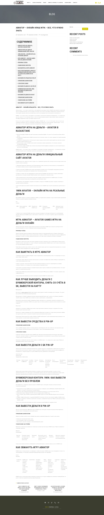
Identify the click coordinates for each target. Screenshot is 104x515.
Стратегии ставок (23, 83)
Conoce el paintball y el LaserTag (55, 2)
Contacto (75, 2)
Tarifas (44, 2)
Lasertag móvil (68, 2)
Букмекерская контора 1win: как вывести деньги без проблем (26, 90)
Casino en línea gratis (75, 37)
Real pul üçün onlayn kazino (76, 43)
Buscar (71, 27)
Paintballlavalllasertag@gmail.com (52, 508)
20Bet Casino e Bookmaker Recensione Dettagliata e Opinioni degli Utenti (41, 488)
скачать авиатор (24, 292)
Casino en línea (73, 39)
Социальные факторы (24, 65)
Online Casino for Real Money (76, 42)
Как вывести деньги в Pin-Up (26, 94)
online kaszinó (73, 40)
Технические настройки (25, 100)
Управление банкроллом (25, 80)
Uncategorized (44, 34)
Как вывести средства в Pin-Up (27, 78)
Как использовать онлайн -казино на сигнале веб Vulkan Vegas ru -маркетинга (58, 488)
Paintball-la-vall (21, 34)
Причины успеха (23, 62)
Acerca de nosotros (37, 2)
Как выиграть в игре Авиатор (26, 68)
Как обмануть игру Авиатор (26, 102)
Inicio (28, 2)
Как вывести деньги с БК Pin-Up (27, 86)
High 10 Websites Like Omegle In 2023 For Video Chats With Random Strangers (24, 488)
